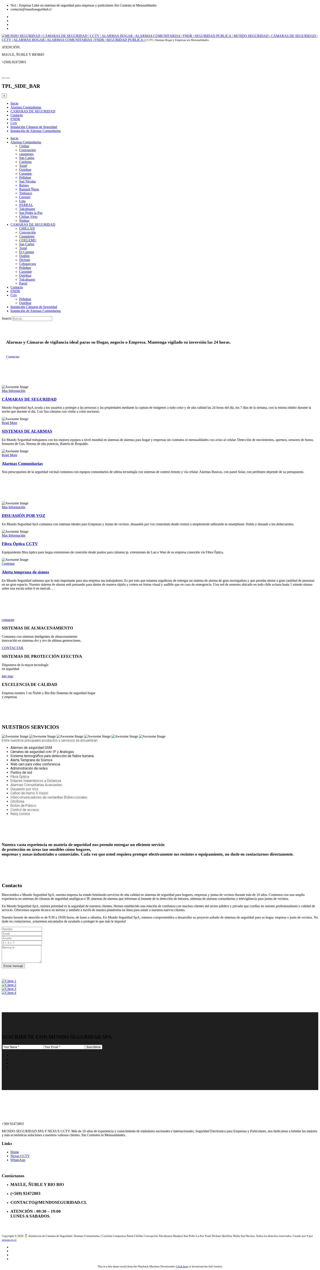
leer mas (7, 676)
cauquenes (26, 154)
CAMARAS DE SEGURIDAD (32, 111)
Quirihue (25, 169)
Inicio (14, 103)
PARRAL (26, 205)
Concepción (27, 232)
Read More (9, 423)
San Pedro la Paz (30, 213)
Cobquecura (27, 264)
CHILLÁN (27, 228)
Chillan (24, 146)
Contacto (16, 115)
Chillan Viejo (28, 217)
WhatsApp (17, 1160)
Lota (22, 201)
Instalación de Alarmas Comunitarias (35, 131)
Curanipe (25, 173)
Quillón (24, 256)
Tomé (23, 166)
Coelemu (25, 162)
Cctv (13, 123)
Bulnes (24, 185)
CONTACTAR (12, 648)
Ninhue (24, 220)
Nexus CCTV (20, 1156)
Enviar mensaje (13, 966)
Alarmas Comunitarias (25, 107)
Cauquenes (26, 236)
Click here (182, 1266)
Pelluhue (25, 177)
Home (14, 1152)
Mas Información (13, 391)
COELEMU (27, 240)
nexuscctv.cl (9, 1239)
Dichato (24, 260)
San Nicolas (27, 181)
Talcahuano (27, 209)
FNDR (15, 119)
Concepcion (27, 150)
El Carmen (26, 252)
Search (6, 318)
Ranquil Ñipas (29, 189)
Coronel (24, 197)
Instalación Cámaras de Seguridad (33, 127)
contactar (8, 620)
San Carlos (26, 158)
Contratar (8, 563)
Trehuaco (25, 193)
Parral (23, 283)
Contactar (12, 357)
